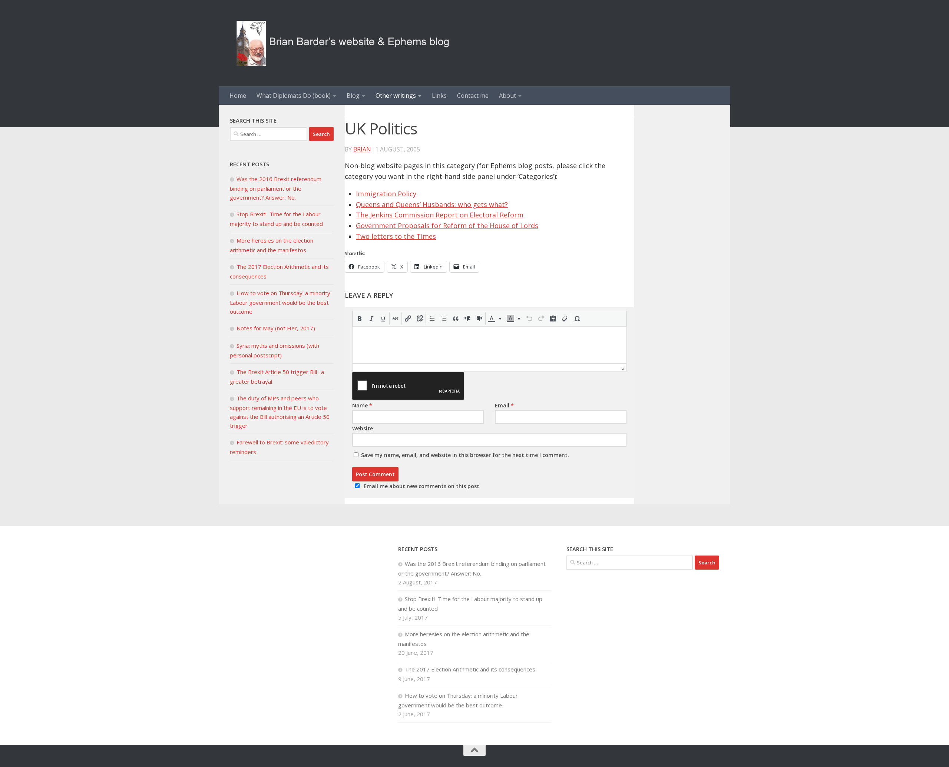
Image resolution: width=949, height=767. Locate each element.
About (507, 95)
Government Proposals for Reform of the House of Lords (447, 225)
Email (504, 405)
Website (362, 428)
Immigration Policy (386, 193)
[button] (359, 318)
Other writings (396, 95)
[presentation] (359, 318)
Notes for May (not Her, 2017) (276, 328)
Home (237, 95)
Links (439, 95)
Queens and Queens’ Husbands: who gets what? (432, 204)
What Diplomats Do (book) (294, 95)
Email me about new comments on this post (421, 486)
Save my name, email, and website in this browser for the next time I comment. (465, 454)
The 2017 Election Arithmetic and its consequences (471, 669)
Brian (362, 149)
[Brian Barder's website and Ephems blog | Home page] (343, 43)
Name (362, 405)
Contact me (473, 95)
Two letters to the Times (396, 236)
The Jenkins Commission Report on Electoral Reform (439, 214)
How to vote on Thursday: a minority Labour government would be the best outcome (280, 302)
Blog (353, 95)
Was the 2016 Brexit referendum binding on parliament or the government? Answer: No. (275, 188)
